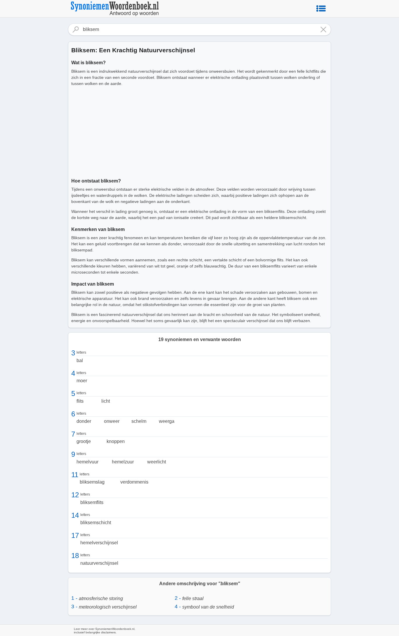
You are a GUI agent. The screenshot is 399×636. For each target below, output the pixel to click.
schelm (138, 421)
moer (82, 380)
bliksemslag (92, 481)
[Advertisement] (199, 131)
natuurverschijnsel (99, 563)
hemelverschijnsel (99, 542)
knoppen (116, 441)
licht (105, 401)
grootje (84, 441)
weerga (166, 421)
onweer (111, 421)
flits (80, 401)
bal (80, 360)
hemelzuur (123, 461)
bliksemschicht (95, 522)
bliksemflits (91, 502)
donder (84, 421)
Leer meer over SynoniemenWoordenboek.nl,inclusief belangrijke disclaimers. (104, 630)
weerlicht (156, 461)
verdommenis (134, 481)
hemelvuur (87, 461)
